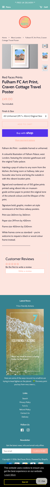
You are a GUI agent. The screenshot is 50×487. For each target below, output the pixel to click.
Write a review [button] (25, 271)
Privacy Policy (25, 402)
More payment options (25, 140)
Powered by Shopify (40, 459)
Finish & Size (8, 111)
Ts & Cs (25, 406)
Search (25, 398)
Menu (8, 7)
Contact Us (25, 413)
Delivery (25, 417)
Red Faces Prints (24, 459)
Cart (45, 7)
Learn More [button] (10, 475)
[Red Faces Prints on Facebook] (22, 430)
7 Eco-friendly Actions (25, 306)
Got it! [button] (25, 482)
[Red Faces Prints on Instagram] (28, 430)
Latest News (25, 301)
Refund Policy (25, 409)
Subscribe (39, 451)
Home (4, 37)
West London (16, 37)
